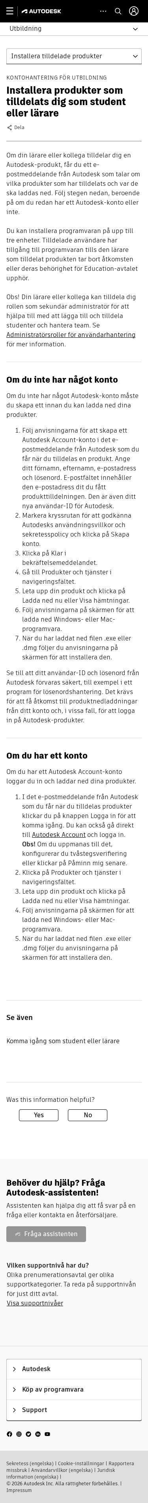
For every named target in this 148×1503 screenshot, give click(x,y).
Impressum (19, 1490)
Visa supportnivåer (35, 1303)
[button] (69, 28)
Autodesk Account (59, 834)
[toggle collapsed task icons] (103, 11)
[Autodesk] (42, 11)
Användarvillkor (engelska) (62, 1470)
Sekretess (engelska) (30, 1463)
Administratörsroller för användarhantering (71, 334)
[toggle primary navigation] (14, 11)
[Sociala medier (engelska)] (28, 1434)
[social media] (28, 1434)
